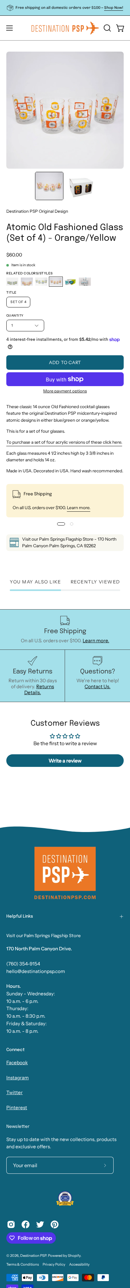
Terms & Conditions (22, 1264)
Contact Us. (97, 686)
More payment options (65, 390)
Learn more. (78, 507)
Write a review (65, 760)
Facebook (17, 1063)
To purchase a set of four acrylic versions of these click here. (64, 442)
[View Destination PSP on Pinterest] (54, 1224)
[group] (65, 7)
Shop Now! (113, 7)
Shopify (74, 1255)
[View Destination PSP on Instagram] (11, 1224)
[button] (106, 28)
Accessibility (79, 1264)
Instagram (17, 1078)
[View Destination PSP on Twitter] (40, 1224)
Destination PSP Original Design (37, 211)
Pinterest (16, 1108)
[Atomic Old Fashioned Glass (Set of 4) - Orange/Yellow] (49, 186)
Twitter (14, 1092)
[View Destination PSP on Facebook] (25, 1224)
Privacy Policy (54, 1264)
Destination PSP (33, 1255)
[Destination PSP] (65, 28)
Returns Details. (39, 689)
